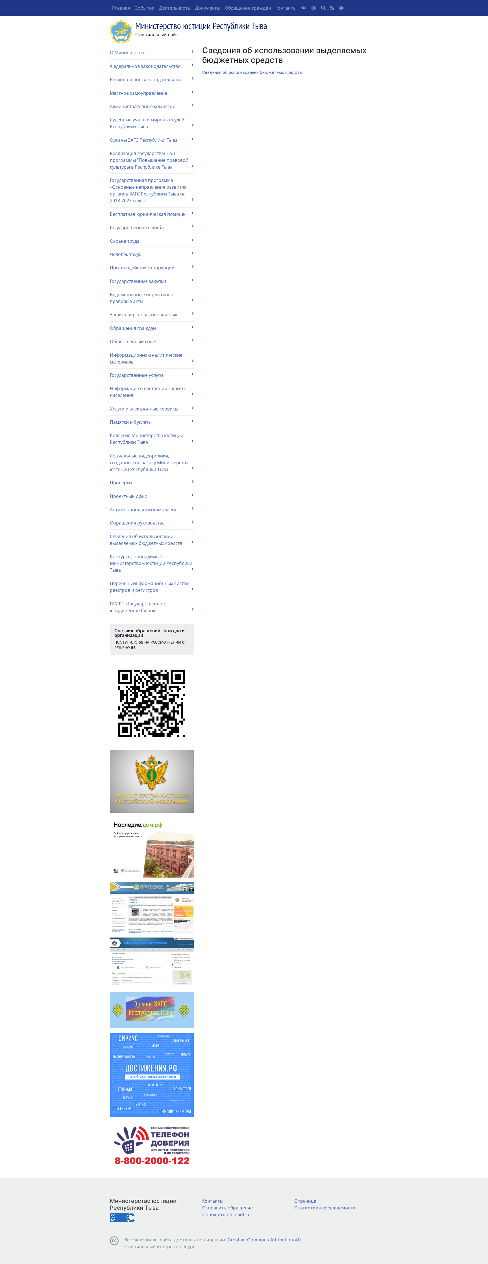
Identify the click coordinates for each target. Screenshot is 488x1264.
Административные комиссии (142, 106)
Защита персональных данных (143, 314)
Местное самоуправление (138, 93)
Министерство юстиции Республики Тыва (143, 1204)
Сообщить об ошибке (226, 1214)
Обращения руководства (137, 523)
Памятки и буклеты (131, 422)
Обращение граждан (248, 8)
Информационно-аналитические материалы (146, 358)
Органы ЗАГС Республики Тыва (144, 140)
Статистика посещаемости (325, 1208)
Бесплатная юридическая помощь (148, 214)
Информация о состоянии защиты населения (147, 391)
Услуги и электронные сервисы (144, 409)
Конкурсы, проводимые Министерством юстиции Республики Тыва (151, 563)
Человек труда (125, 254)
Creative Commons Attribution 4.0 (264, 1239)
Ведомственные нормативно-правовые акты (142, 297)
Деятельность (174, 8)
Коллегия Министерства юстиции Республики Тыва (146, 438)
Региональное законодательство (146, 79)
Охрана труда (125, 241)
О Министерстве (128, 53)
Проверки (121, 483)
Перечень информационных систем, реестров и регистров (150, 586)
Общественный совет (133, 341)
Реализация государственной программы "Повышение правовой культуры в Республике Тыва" (149, 160)
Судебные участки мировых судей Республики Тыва (147, 123)
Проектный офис (128, 496)
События (144, 8)
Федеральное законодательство (145, 66)
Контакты (286, 8)
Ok (314, 8)
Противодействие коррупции (142, 268)
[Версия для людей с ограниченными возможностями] (341, 8)
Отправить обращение (227, 1208)
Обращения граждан (133, 328)
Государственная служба (137, 227)
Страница (305, 1201)
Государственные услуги (136, 375)
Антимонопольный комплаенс (143, 509)
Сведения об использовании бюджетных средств (252, 72)
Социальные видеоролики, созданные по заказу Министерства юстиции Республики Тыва (149, 462)
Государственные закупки (138, 281)
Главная (121, 8)
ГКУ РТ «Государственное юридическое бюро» (137, 607)
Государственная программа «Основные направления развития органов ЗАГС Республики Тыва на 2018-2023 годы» (148, 190)
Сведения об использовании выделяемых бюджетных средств (146, 539)
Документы (207, 8)
